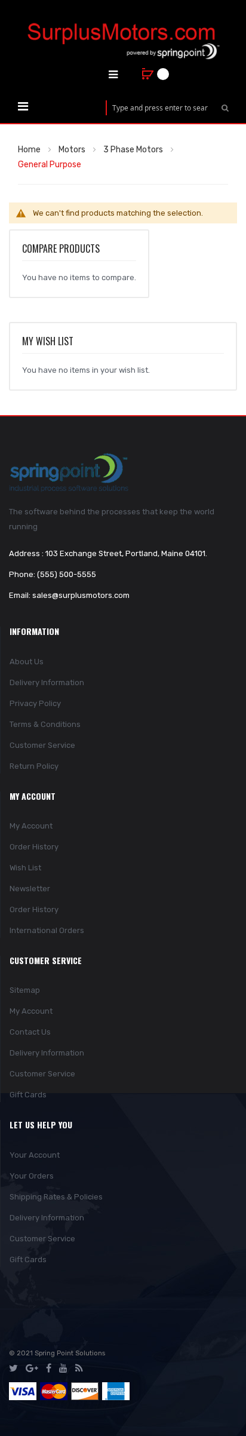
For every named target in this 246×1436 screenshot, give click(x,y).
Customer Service (42, 745)
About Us (27, 661)
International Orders (47, 930)
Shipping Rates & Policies (56, 1196)
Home (29, 150)
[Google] (32, 1368)
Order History (34, 846)
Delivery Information (47, 682)
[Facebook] (48, 1368)
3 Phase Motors (133, 150)
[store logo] (123, 40)
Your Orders (32, 1175)
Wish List (25, 867)
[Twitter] (13, 1368)
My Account (31, 825)
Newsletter (30, 888)
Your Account (35, 1154)
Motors (72, 150)
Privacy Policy (35, 703)
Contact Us (30, 1031)
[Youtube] (63, 1368)
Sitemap (25, 990)
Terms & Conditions (45, 724)
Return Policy (34, 766)
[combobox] (160, 107)
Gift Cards (28, 1094)
